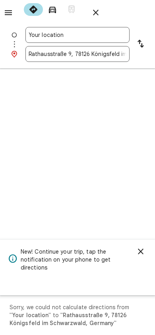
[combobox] (77, 35)
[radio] (33, 9)
